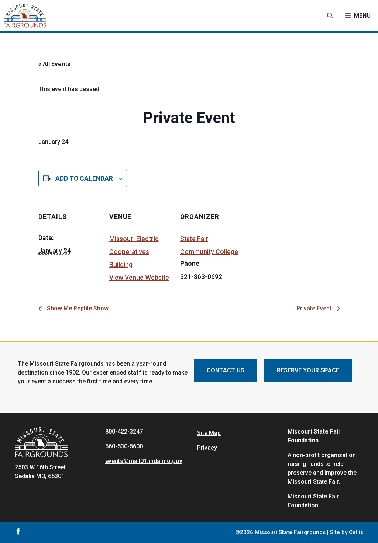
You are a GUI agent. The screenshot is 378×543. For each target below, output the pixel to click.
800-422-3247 (124, 431)
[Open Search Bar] (330, 16)
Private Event (314, 308)
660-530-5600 (124, 446)
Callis (356, 532)
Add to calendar (84, 178)
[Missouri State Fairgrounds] (25, 15)
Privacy (207, 447)
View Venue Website (139, 277)
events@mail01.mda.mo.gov (143, 460)
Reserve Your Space (308, 370)
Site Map (209, 432)
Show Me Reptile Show (77, 308)
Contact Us (225, 370)
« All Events (54, 63)
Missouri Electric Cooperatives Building (134, 251)
